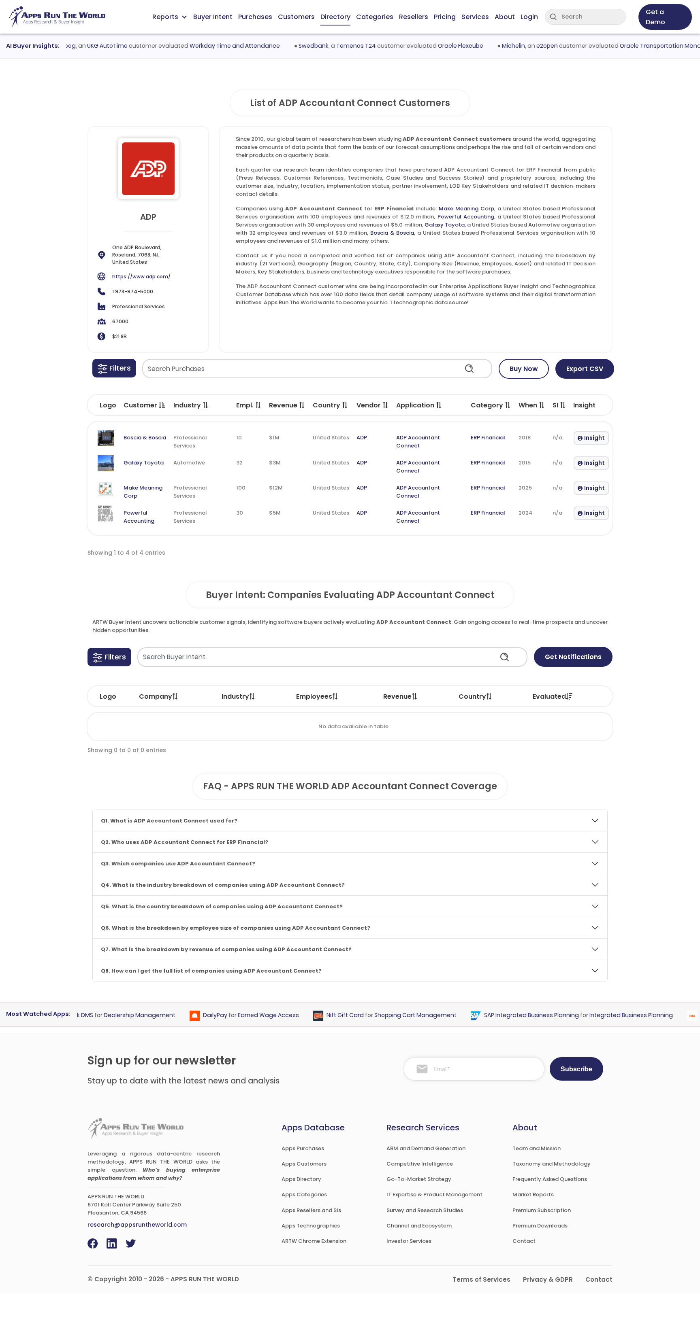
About (505, 16)
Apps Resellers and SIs (311, 1210)
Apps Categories (304, 1194)
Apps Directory (301, 1179)
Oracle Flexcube (444, 46)
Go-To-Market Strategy (418, 1179)
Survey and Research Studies (424, 1210)
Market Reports (533, 1194)
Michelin (497, 46)
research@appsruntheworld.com (137, 1225)
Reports (165, 16)
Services (475, 16)
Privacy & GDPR (548, 1279)
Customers (296, 16)
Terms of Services (481, 1279)
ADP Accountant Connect (418, 441)
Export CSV (584, 368)
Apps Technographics (311, 1225)
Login (529, 16)
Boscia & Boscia (392, 233)
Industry (235, 696)
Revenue (397, 696)
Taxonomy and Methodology (551, 1164)
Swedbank (298, 46)
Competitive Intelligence (419, 1164)
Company (155, 696)
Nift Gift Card (329, 1015)
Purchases (255, 16)
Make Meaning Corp (466, 208)
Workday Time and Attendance (219, 46)
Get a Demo (655, 17)
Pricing (445, 16)
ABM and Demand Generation (425, 1148)
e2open (531, 46)
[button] (114, 368)
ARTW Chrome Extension (314, 1241)
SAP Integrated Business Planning (516, 1015)
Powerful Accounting (466, 216)
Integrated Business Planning (615, 1015)
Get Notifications (573, 656)
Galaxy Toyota (445, 225)
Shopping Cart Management (400, 1015)
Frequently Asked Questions (549, 1179)
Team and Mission (536, 1148)
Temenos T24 (340, 46)
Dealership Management (124, 1015)
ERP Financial (488, 437)
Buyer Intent (213, 16)
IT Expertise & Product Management (434, 1194)
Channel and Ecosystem (419, 1225)
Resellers (413, 16)
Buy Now (524, 368)
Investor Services (408, 1241)
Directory (335, 16)
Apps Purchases (303, 1148)
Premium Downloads (540, 1225)
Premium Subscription (541, 1210)
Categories (374, 16)
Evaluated (549, 696)
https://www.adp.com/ (141, 276)
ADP (361, 437)
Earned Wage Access (253, 1015)
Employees (314, 696)
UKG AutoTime (91, 46)
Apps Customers (304, 1164)
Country (472, 696)
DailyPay (200, 1015)
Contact (524, 1241)
